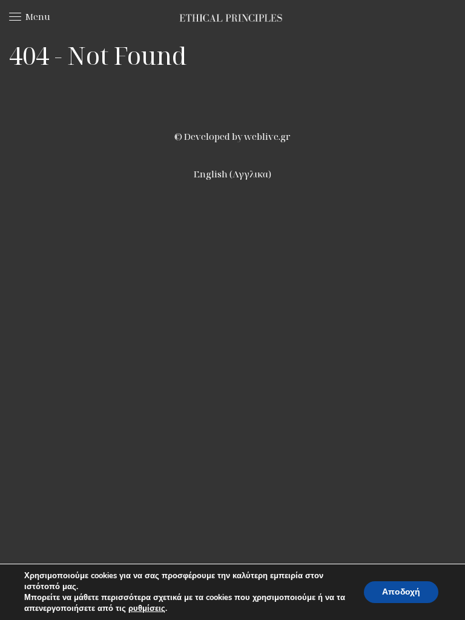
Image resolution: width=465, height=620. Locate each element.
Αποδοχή (401, 592)
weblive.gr (267, 136)
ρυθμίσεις (146, 608)
